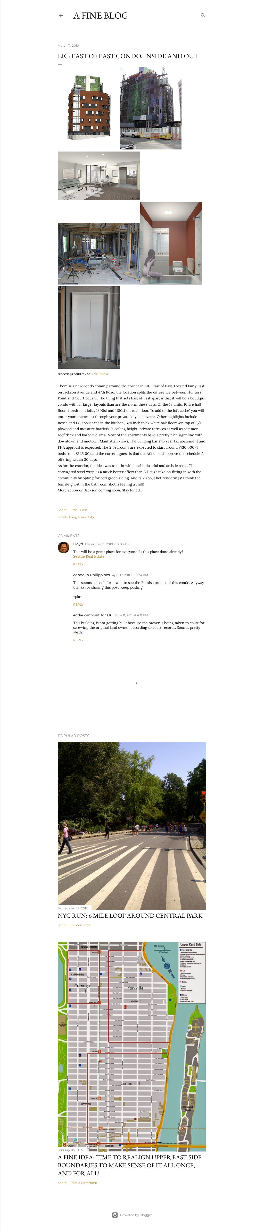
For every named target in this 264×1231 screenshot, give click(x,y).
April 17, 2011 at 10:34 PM (130, 575)
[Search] (203, 14)
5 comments (80, 925)
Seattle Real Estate (88, 556)
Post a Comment (83, 1183)
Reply (78, 564)
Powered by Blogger (136, 1215)
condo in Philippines (91, 575)
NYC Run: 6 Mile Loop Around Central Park (130, 915)
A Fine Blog (100, 15)
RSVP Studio (99, 374)
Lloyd (78, 544)
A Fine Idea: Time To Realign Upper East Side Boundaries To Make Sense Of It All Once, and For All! (130, 1165)
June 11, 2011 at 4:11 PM (131, 615)
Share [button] (62, 510)
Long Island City (81, 517)
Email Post (78, 510)
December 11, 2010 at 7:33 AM (107, 544)
